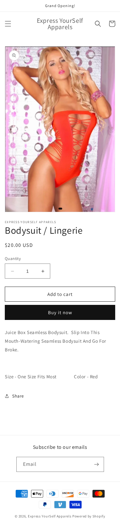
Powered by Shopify (88, 516)
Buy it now (60, 312)
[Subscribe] (97, 464)
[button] (8, 24)
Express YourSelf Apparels (50, 516)
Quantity (13, 258)
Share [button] (18, 396)
